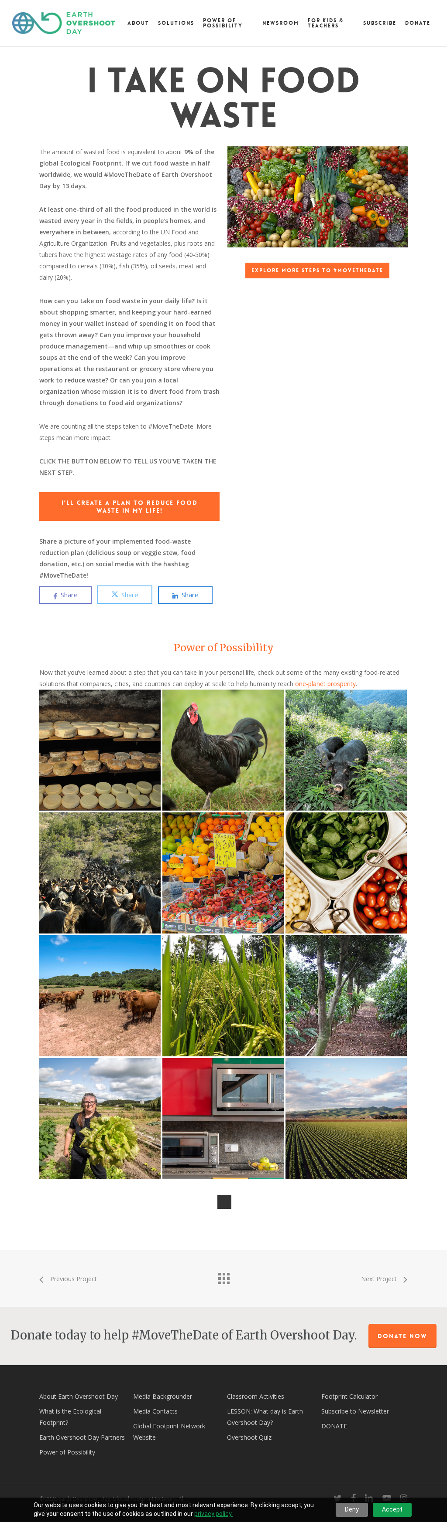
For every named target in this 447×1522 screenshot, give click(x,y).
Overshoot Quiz (249, 1437)
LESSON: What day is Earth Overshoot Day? (265, 1417)
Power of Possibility (224, 647)
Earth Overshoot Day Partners (82, 1437)
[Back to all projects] (223, 1276)
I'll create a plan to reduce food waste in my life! (130, 506)
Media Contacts (155, 1411)
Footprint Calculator (349, 1396)
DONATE (334, 1426)
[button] (317, 270)
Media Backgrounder (162, 1396)
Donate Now (402, 1336)
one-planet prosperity (325, 684)
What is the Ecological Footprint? (70, 1417)
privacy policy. (213, 1513)
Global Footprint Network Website (169, 1431)
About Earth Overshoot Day (78, 1396)
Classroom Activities (255, 1396)
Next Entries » (224, 1202)
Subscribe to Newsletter (355, 1411)
